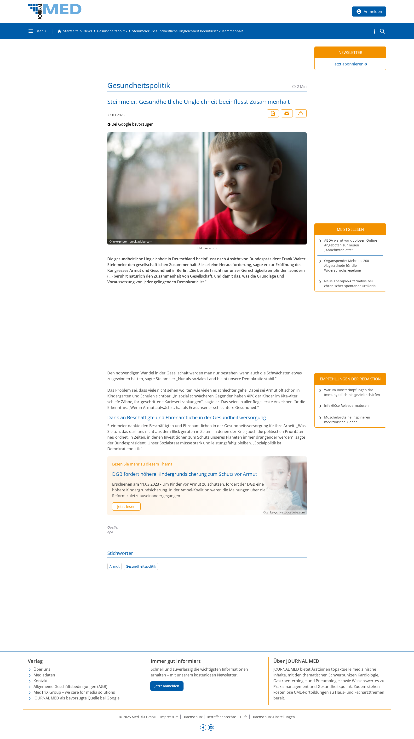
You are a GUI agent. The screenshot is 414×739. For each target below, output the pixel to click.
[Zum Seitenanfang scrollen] (405, 730)
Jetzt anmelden (167, 686)
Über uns (42, 669)
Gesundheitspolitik (141, 566)
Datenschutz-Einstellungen (273, 717)
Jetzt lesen (126, 506)
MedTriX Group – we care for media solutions (74, 692)
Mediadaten (44, 675)
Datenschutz (193, 717)
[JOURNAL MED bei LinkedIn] (211, 727)
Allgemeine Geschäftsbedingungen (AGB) (70, 686)
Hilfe (243, 717)
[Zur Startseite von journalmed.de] (54, 11)
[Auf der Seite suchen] (382, 31)
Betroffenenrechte (221, 717)
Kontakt (41, 680)
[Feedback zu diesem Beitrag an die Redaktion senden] (301, 113)
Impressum (169, 717)
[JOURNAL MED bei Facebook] (203, 727)
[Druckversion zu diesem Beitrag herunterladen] (273, 113)
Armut (114, 566)
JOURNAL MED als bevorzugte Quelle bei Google (77, 698)
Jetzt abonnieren (348, 64)
